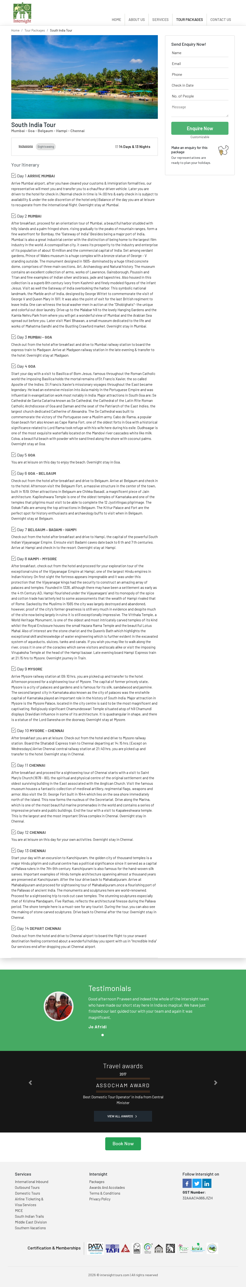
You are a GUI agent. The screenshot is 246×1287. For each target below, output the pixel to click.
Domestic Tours (27, 1193)
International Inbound (31, 1181)
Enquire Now (200, 128)
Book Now (123, 1143)
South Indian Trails (29, 1216)
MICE (19, 1210)
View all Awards (120, 1116)
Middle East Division (31, 1222)
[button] (30, 1082)
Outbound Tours (27, 1187)
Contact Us (220, 19)
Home (116, 19)
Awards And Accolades (107, 1187)
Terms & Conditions (104, 1193)
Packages (97, 1181)
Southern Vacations (30, 1228)
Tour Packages (189, 19)
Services (160, 19)
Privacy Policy (100, 1199)
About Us (137, 19)
